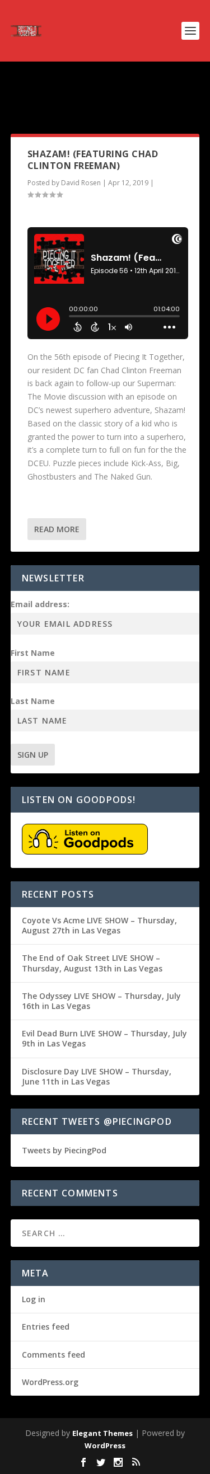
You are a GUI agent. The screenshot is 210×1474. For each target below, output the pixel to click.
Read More (57, 529)
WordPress (105, 1445)
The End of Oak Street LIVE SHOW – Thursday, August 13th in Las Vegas (92, 962)
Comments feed (53, 1354)
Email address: (40, 604)
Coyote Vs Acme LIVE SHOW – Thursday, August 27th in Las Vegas (99, 925)
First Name (33, 652)
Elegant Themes (102, 1433)
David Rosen (81, 182)
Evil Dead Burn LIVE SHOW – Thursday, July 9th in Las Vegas (104, 1038)
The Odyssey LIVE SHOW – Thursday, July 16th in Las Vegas (101, 1001)
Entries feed (45, 1326)
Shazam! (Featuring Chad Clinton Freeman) (92, 160)
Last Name (33, 701)
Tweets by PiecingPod (64, 1150)
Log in (33, 1299)
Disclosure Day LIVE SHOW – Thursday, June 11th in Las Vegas (96, 1076)
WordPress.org (50, 1382)
